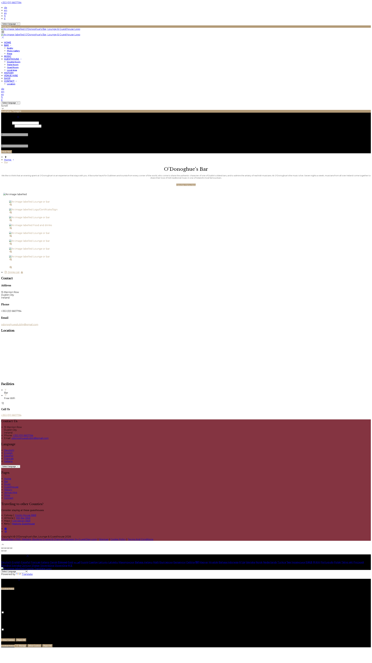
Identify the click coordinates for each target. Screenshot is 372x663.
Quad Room (13, 67)
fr (5, 16)
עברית (242, 562)
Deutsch (9, 450)
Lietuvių (103, 562)
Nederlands (270, 562)
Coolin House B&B (25, 515)
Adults (5, 129)
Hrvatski (213, 562)
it (5, 18)
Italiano (8, 461)
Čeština (190, 562)
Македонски (126, 562)
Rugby (10, 48)
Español (8, 455)
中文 (70, 565)
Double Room (13, 62)
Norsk (259, 562)
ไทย (289, 562)
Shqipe (36, 565)
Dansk (53, 562)
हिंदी (197, 562)
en (5, 10)
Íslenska (250, 562)
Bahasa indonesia (228, 562)
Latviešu (113, 562)
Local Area (12, 70)
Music (7, 56)
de (5, 7)
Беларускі (179, 562)
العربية (77, 562)
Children (6, 140)
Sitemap (104, 539)
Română (6, 565)
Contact (9, 81)
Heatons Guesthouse (23, 523)
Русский (358, 562)
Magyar (203, 562)
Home (7, 42)
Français (9, 458)
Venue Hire (11, 75)
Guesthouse (12, 59)
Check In (6, 123)
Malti (156, 562)
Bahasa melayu (144, 562)
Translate (27, 574)
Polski (337, 562)
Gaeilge (93, 562)
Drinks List (13, 272)
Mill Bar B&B (23, 518)
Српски (26, 565)
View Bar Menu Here (186, 185)
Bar (6, 45)
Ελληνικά (62, 562)
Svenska (16, 565)
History (9, 73)
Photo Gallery (13, 51)
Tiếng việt (347, 562)
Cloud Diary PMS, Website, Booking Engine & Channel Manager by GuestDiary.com (49, 539)
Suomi (84, 562)
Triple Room (12, 64)
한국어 (316, 562)
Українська (298, 562)
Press (9, 53)
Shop (7, 78)
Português (327, 562)
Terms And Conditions (140, 539)
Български (166, 562)
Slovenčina (61, 565)
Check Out (7, 126)
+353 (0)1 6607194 (11, 2)
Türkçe (281, 562)
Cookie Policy (118, 539)
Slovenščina (47, 565)
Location (11, 84)
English (8, 453)
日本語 (308, 562)
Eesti (70, 562)
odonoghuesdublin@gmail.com (19, 324)
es (5, 13)
